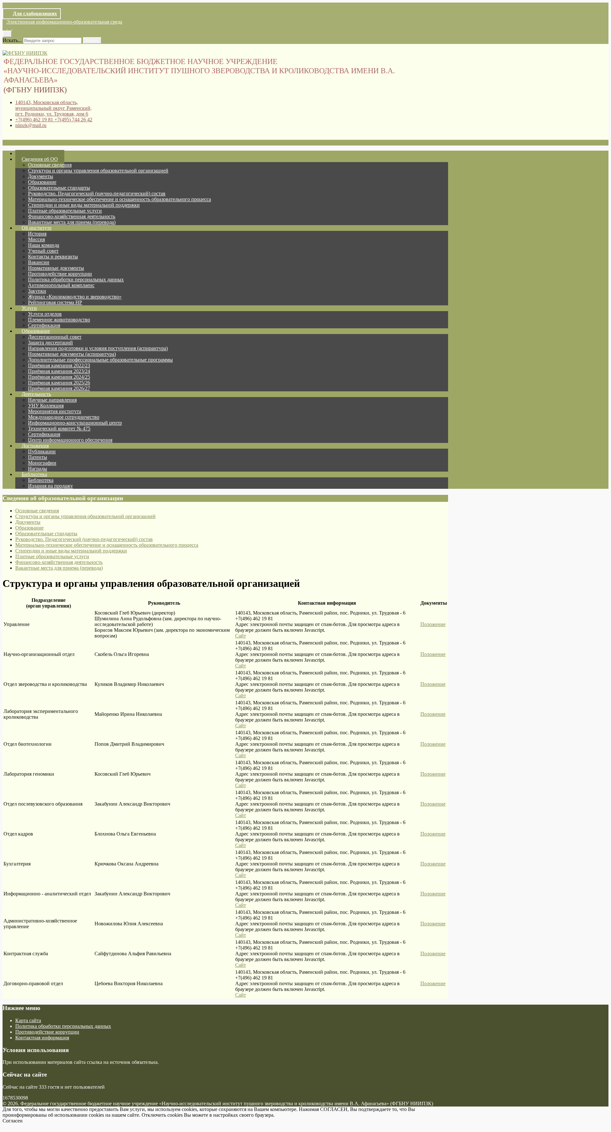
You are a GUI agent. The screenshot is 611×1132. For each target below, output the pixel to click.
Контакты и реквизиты (53, 256)
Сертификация (44, 434)
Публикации (42, 451)
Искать (92, 40)
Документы (40, 176)
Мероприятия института (54, 411)
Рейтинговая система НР (55, 302)
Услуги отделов (45, 314)
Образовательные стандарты (59, 187)
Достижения (35, 445)
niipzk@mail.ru (30, 125)
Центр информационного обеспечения (70, 440)
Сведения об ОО (40, 159)
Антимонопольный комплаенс (61, 285)
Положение (433, 624)
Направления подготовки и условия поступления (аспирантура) (98, 348)
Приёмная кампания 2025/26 (59, 382)
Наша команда (43, 245)
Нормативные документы (56, 268)
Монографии (42, 463)
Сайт (240, 635)
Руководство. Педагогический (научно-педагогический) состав (96, 193)
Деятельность (36, 394)
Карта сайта (28, 1020)
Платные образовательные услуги (65, 210)
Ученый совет (43, 250)
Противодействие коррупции (60, 273)
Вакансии (38, 262)
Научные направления (52, 399)
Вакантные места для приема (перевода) (72, 222)
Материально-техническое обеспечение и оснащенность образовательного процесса (119, 199)
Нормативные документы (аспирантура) (72, 354)
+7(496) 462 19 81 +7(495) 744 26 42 (53, 119)
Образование (42, 182)
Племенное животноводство (59, 319)
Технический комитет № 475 (59, 428)
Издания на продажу (50, 485)
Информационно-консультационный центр (75, 422)
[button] (5, 27)
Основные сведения (50, 164)
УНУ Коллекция (46, 405)
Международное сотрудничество (63, 417)
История (37, 233)
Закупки (37, 291)
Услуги (29, 308)
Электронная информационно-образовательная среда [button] (64, 22)
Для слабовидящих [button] (35, 13)
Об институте (37, 228)
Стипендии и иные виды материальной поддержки (84, 205)
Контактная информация (42, 1037)
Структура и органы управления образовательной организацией (98, 170)
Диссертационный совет (54, 336)
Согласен (13, 1120)
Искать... (12, 40)
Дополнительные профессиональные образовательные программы (100, 359)
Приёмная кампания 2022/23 (59, 365)
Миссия (36, 239)
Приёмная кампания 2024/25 (59, 377)
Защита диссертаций (50, 342)
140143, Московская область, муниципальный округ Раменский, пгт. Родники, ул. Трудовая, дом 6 (53, 108)
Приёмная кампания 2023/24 (59, 371)
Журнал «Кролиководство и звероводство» (75, 296)
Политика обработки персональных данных (76, 279)
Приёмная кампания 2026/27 (59, 388)
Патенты (37, 457)
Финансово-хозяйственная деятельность (71, 216)
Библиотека (34, 474)
